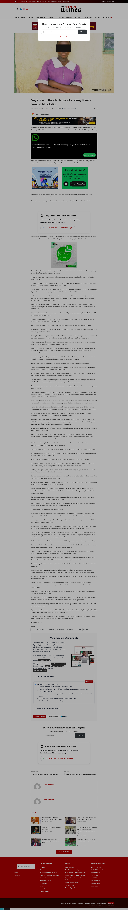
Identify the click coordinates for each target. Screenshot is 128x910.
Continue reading (64, 37)
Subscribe (82, 32)
